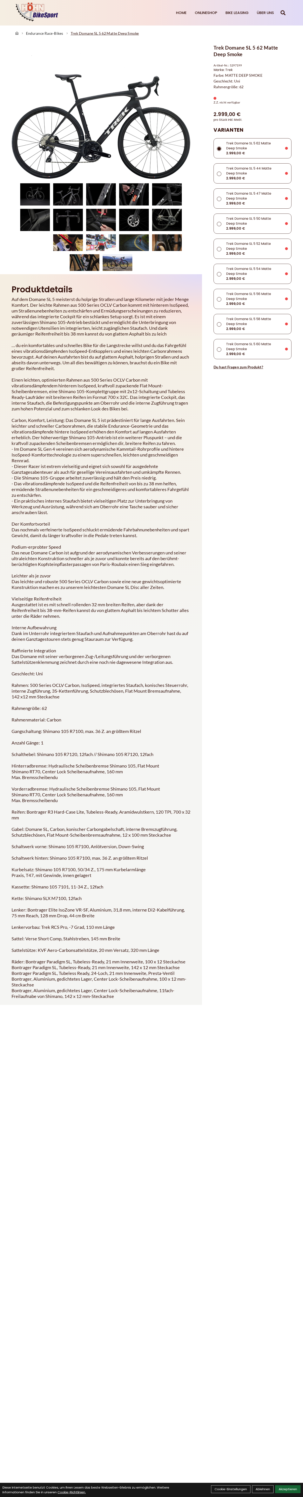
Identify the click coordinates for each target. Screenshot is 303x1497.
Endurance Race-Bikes (44, 33)
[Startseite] (17, 33)
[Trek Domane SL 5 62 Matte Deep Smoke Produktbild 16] (84, 262)
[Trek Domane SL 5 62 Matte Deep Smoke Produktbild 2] (68, 194)
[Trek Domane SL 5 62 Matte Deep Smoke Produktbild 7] (68, 220)
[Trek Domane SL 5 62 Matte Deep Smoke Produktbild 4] (134, 194)
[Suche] (283, 13)
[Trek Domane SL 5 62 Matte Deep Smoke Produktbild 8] (101, 220)
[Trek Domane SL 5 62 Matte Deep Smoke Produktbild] (101, 113)
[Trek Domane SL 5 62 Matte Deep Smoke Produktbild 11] (35, 242)
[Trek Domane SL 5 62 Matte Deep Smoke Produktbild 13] (101, 242)
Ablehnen (263, 1489)
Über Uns (265, 12)
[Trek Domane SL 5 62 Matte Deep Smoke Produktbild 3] (101, 194)
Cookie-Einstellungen (231, 1489)
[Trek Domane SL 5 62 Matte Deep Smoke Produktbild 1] (35, 194)
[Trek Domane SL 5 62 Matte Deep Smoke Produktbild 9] (134, 220)
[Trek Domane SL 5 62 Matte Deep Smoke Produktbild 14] (134, 242)
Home (181, 12)
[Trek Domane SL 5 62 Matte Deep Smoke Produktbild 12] (68, 242)
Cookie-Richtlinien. (72, 1492)
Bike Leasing (237, 12)
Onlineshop (206, 12)
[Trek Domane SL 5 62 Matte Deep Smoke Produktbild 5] (167, 194)
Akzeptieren (288, 1489)
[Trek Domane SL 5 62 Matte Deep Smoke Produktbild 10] (167, 220)
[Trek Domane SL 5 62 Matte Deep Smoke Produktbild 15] (167, 242)
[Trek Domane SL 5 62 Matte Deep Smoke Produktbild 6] (35, 220)
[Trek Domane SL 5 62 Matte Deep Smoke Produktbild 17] (117, 262)
